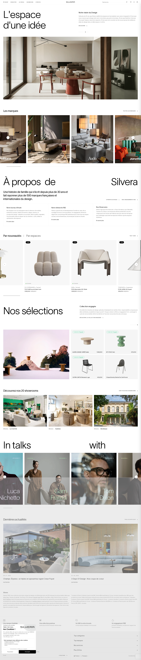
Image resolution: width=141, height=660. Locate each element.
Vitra (4, 597)
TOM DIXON (121, 287)
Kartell (35, 597)
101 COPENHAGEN (29, 287)
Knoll (39, 597)
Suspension (129, 287)
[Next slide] (133, 137)
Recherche (105, 2)
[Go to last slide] (8, 137)
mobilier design (37, 601)
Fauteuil (38, 287)
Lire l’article (6, 582)
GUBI (72, 287)
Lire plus (15, 607)
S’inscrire (62, 655)
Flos (7, 597)
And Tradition (7, 599)
